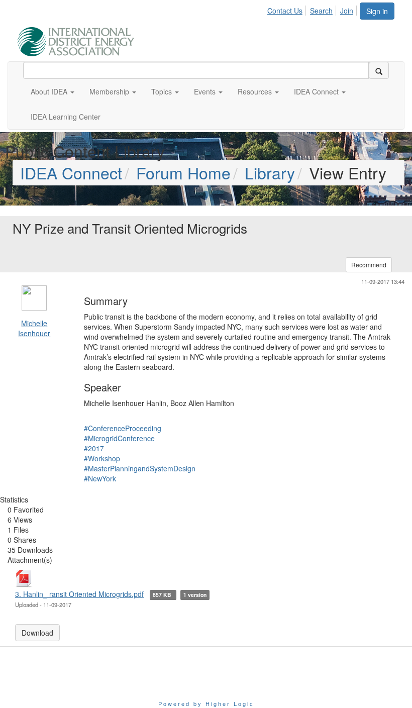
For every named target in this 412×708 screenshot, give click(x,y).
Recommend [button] (368, 264)
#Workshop (102, 458)
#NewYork (100, 478)
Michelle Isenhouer (34, 328)
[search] (379, 70)
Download (37, 633)
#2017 (94, 448)
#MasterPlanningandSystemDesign (139, 468)
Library (270, 172)
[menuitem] (287, 9)
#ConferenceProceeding (122, 428)
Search (321, 11)
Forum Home (183, 172)
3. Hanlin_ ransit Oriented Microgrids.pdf (79, 594)
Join (346, 11)
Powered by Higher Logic (206, 703)
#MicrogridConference (119, 438)
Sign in (377, 11)
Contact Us (284, 11)
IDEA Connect (71, 172)
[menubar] (313, 9)
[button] (52, 91)
